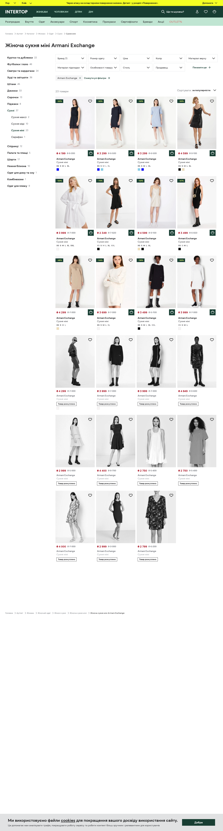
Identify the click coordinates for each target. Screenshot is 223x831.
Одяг (51, 34)
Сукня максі (19, 117)
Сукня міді (17, 123)
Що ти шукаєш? (175, 12)
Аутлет (20, 34)
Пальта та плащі (17, 152)
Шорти (11, 159)
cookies (68, 820)
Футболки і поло (17, 64)
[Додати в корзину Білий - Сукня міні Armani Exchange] (91, 233)
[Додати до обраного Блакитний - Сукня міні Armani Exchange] (171, 101)
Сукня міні (17, 130)
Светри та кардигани (20, 70)
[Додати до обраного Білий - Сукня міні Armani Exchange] (90, 180)
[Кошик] (214, 11)
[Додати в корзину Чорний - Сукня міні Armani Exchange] (213, 153)
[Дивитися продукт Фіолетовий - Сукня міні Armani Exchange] (156, 517)
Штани (11, 84)
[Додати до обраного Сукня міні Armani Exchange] (212, 339)
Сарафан (17, 137)
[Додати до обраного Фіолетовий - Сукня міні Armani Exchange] (171, 495)
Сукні (59, 34)
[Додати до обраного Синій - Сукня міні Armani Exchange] (90, 101)
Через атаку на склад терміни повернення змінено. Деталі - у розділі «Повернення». (112, 3)
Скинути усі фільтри (95, 78)
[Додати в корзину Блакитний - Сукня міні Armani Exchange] (172, 153)
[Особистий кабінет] (197, 11)
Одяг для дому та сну (20, 172)
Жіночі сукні (60, 613)
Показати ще (200, 67)
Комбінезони (15, 179)
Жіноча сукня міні (78, 613)
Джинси (12, 90)
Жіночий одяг (44, 613)
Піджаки (12, 104)
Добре (198, 822)
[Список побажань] (206, 11)
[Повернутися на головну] (16, 11)
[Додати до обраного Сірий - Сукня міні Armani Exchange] (90, 339)
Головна (9, 34)
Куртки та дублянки (20, 57)
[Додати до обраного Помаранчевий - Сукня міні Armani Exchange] (212, 419)
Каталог (30, 34)
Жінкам (41, 34)
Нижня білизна (16, 166)
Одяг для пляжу (17, 186)
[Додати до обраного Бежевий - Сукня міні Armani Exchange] (171, 180)
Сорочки (12, 97)
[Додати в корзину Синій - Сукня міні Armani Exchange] (91, 153)
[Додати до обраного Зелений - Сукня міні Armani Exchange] (90, 495)
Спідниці (12, 146)
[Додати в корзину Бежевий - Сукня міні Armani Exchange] (172, 233)
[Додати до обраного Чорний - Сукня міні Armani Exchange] (212, 101)
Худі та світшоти (17, 77)
